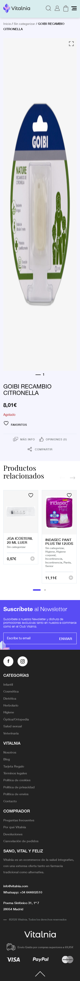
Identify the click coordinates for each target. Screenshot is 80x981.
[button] (71, 577)
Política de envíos (15, 794)
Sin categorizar (24, 24)
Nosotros (9, 752)
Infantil (8, 684)
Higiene (8, 712)
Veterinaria (11, 733)
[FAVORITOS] (31, 495)
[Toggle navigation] (74, 8)
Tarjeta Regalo (13, 766)
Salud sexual (12, 726)
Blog (6, 759)
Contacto (10, 801)
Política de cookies (16, 780)
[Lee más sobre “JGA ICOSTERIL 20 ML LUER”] (32, 558)
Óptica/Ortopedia (16, 719)
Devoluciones (12, 834)
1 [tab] (37, 590)
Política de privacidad (19, 787)
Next (72, 478)
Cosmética (11, 691)
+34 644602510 (31, 892)
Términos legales (15, 773)
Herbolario (10, 705)
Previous (62, 478)
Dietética (9, 698)
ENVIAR (65, 638)
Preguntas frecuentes (18, 820)
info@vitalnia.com (15, 886)
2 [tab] (45, 590)
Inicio (7, 24)
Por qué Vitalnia (14, 827)
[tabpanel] (21, 537)
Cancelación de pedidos (20, 841)
